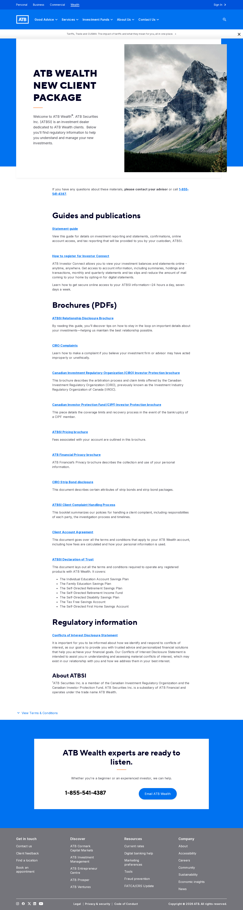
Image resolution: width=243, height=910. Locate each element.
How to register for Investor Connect (80, 256)
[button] (239, 33)
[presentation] (170, 108)
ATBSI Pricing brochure (70, 432)
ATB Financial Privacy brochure (76, 455)
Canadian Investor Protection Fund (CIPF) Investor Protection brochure (106, 405)
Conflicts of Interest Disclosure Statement (85, 635)
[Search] (227, 19)
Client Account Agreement (72, 532)
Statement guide (65, 229)
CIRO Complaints (65, 345)
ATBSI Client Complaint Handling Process (83, 505)
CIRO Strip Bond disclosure (72, 482)
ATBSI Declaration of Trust (73, 559)
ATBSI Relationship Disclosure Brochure (83, 318)
